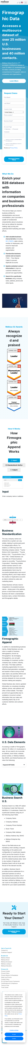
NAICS (11, 241)
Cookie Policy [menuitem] (5, 979)
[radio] (8, 129)
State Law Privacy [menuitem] (6, 977)
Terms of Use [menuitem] (5, 985)
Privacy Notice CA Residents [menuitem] (9, 975)
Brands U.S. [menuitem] (4, 956)
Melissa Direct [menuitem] (5, 960)
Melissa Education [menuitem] (6, 966)
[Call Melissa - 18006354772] (18, 2)
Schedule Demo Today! (14, 931)
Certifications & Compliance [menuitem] (9, 983)
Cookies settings (14, 1030)
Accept (14, 1034)
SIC (7, 241)
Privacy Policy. (14, 147)
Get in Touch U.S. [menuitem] (6, 948)
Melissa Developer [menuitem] (6, 962)
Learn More (14, 81)
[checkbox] (14, 129)
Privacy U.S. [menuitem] (4, 969)
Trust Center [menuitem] (4, 987)
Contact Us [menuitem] (4, 950)
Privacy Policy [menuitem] (5, 973)
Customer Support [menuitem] (6, 952)
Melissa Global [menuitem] (5, 958)
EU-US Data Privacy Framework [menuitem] (10, 981)
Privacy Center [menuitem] (5, 971)
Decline (14, 1038)
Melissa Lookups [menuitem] (6, 964)
